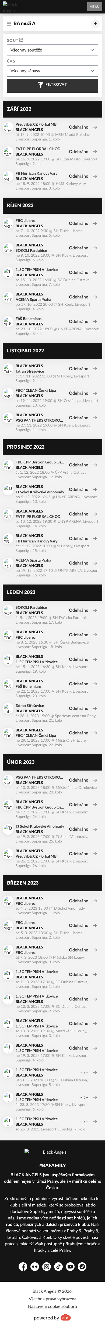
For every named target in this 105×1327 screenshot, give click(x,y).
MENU (95, 6)
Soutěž (15, 41)
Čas (11, 61)
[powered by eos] (52, 1317)
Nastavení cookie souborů (52, 1306)
